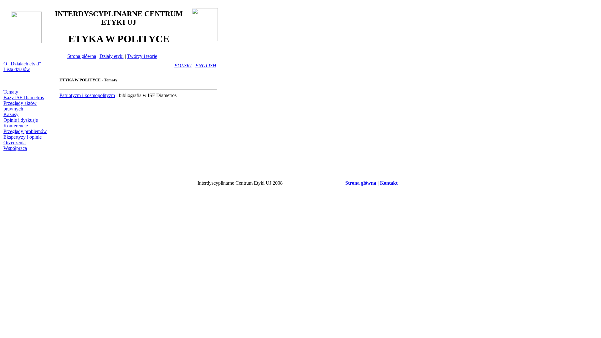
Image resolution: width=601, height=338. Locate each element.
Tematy (10, 92)
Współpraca (15, 148)
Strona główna (81, 56)
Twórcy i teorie (142, 56)
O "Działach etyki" (22, 63)
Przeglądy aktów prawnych (20, 105)
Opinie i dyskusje (20, 120)
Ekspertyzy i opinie (22, 137)
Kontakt (389, 183)
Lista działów (16, 69)
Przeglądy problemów (25, 131)
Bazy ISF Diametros (23, 97)
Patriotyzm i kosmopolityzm (87, 95)
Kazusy (10, 114)
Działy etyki (112, 56)
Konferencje (15, 125)
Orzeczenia (14, 142)
